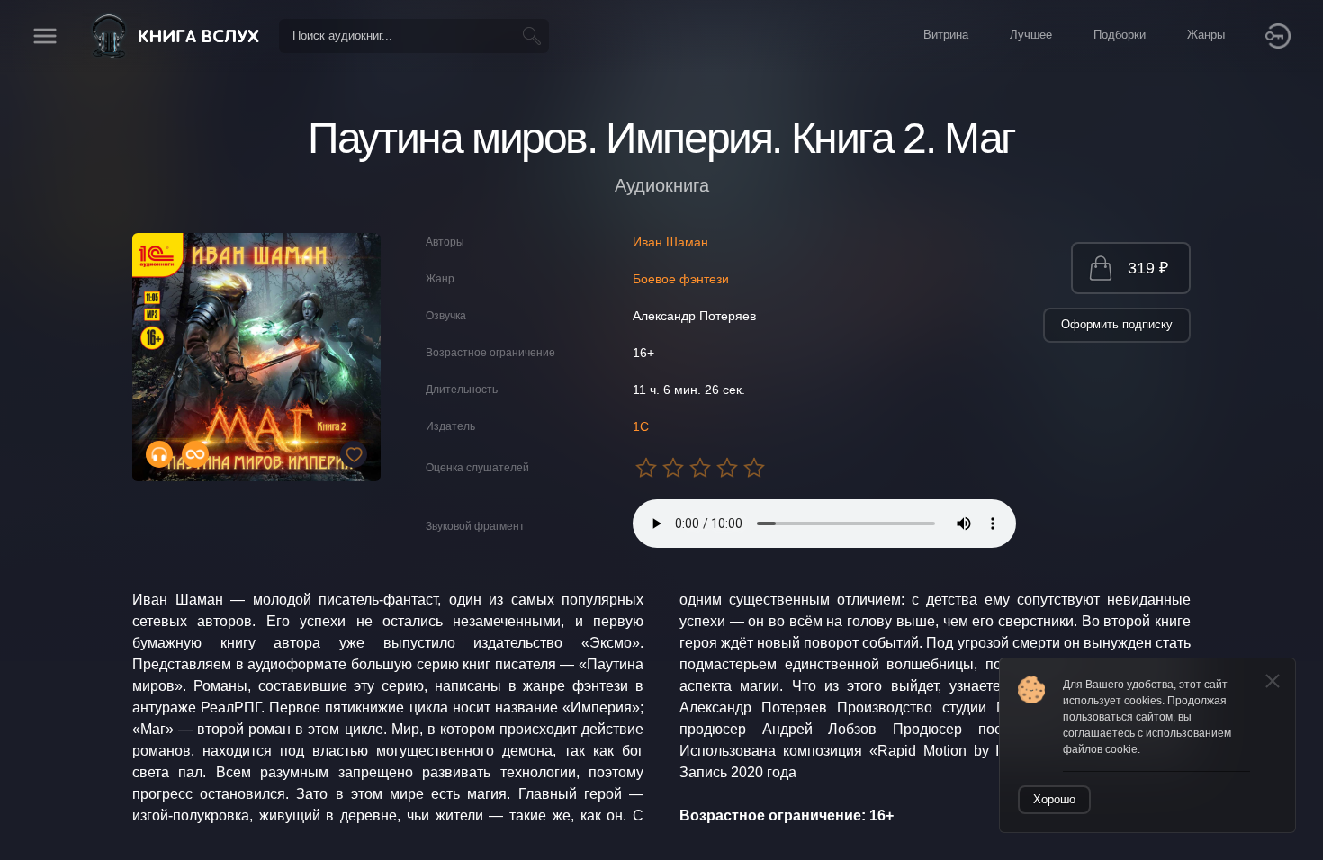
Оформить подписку (1117, 324)
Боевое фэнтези (681, 279)
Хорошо (1054, 799)
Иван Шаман (670, 242)
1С (641, 426)
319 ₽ (1148, 268)
